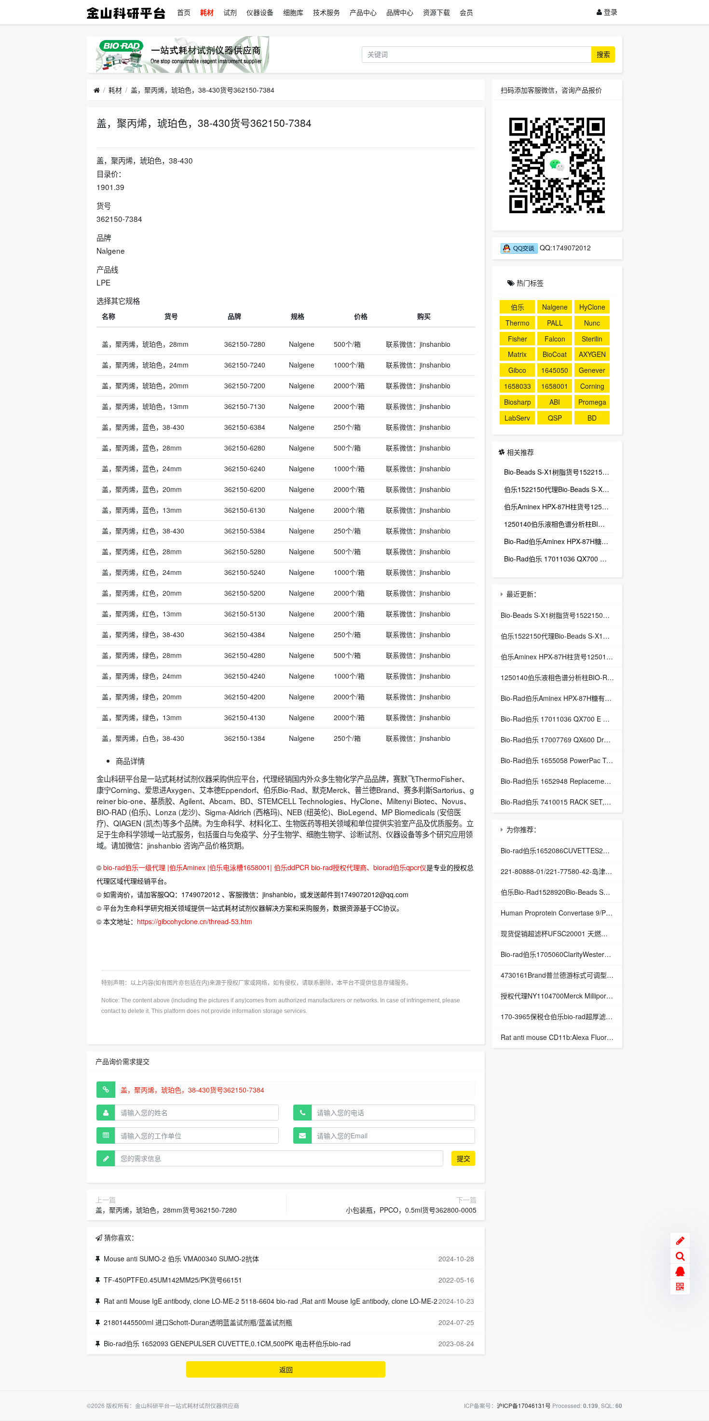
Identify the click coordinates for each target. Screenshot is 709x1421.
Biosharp (517, 402)
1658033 (517, 386)
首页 (184, 12)
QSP (555, 418)
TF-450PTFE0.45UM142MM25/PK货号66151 (173, 1279)
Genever (592, 370)
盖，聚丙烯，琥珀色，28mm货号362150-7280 (166, 1210)
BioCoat (555, 354)
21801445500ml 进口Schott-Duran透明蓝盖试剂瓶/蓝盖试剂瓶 (198, 1322)
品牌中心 (399, 12)
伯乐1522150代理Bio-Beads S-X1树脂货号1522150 (559, 489)
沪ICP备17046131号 (524, 1405)
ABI (554, 402)
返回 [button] (286, 1369)
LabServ (517, 418)
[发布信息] (680, 1240)
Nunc (592, 323)
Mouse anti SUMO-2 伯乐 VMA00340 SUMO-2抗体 (181, 1258)
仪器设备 (259, 12)
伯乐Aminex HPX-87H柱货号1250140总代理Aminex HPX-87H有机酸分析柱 (559, 506)
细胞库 (293, 12)
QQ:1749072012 (564, 247)
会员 (466, 12)
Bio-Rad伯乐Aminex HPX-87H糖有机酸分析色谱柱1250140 (559, 541)
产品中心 (363, 12)
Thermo (517, 323)
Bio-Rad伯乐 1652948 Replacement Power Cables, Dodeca (591, 781)
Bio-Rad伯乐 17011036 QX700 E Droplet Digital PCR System (559, 558)
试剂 (230, 12)
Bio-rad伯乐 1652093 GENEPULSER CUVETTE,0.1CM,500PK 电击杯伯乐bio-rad (227, 1343)
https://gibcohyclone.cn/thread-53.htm (194, 921)
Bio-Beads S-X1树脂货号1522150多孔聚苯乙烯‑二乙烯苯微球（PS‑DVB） (559, 472)
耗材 (207, 12)
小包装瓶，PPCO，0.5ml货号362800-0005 (411, 1210)
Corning (592, 386)
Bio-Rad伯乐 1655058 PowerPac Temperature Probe (581, 760)
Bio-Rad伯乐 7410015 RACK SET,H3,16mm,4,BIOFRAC (586, 801)
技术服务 (326, 12)
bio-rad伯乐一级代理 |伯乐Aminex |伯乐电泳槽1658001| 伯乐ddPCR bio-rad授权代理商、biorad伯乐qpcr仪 (264, 867)
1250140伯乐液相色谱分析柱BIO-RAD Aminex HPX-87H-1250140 (559, 524)
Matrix (517, 354)
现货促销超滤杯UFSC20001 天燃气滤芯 (561, 933)
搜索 (603, 54)
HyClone (592, 307)
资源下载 (436, 12)
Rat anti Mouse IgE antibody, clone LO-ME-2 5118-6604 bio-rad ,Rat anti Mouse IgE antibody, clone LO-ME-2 (270, 1301)
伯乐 (517, 307)
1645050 (554, 370)
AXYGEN (592, 354)
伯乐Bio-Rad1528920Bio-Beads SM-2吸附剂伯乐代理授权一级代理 (602, 892)
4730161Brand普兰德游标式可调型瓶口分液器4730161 (584, 975)
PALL (555, 323)
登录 (609, 11)
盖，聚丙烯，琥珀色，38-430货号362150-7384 (202, 90)
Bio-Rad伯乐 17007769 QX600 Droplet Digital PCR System (590, 739)
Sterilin (592, 338)
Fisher (517, 338)
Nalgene (555, 307)
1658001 (554, 386)
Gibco (517, 370)
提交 (463, 1158)
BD (592, 418)
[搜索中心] (680, 1256)
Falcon (555, 338)
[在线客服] (680, 1271)
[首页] (97, 90)
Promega (592, 402)
